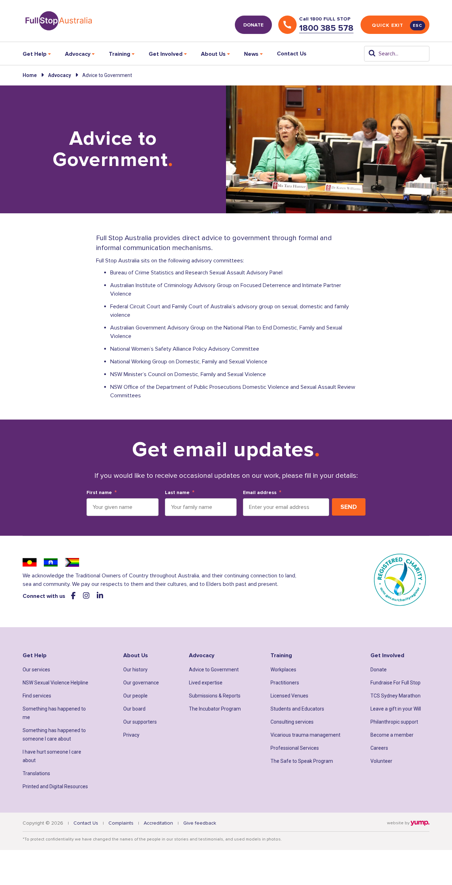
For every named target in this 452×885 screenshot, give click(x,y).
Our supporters (140, 722)
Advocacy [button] (77, 54)
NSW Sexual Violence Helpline (55, 682)
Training (281, 655)
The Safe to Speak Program (301, 761)
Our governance (141, 682)
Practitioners (284, 682)
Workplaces (283, 669)
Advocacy (59, 75)
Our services (36, 669)
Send (348, 507)
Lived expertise (205, 682)
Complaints (120, 823)
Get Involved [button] (166, 54)
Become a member (392, 735)
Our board (134, 709)
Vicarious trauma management (305, 735)
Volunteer (381, 761)
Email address (259, 492)
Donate (378, 669)
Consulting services (292, 722)
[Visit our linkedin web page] (100, 596)
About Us (135, 655)
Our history (135, 669)
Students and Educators (297, 709)
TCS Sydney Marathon (395, 696)
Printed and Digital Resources (55, 786)
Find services (37, 696)
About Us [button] (213, 54)
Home (30, 75)
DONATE (253, 25)
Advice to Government (214, 669)
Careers (379, 748)
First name (99, 492)
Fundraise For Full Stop (395, 682)
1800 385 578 (326, 28)
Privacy (131, 735)
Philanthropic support (394, 722)
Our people (135, 696)
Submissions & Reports (214, 696)
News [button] (251, 54)
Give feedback (199, 823)
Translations (36, 773)
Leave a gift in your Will (395, 709)
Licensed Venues (289, 696)
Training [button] (119, 54)
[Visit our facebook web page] (74, 596)
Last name (177, 492)
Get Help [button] (35, 54)
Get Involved (387, 655)
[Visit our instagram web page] (87, 596)
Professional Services (294, 748)
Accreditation (158, 823)
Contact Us (292, 53)
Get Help (35, 655)
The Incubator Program (215, 709)
